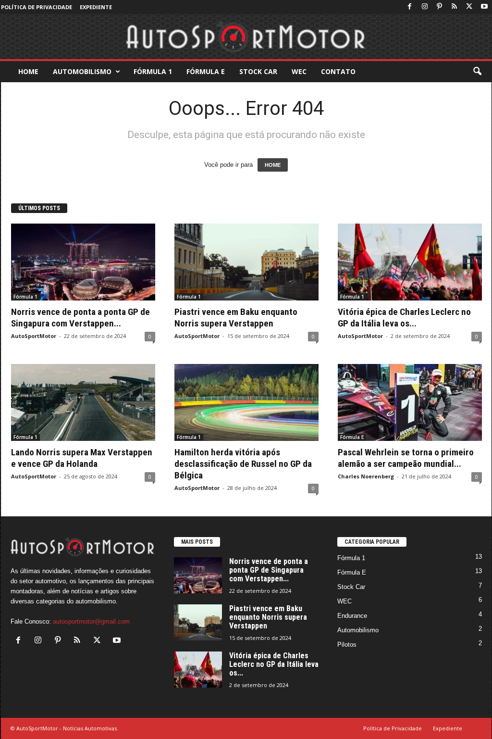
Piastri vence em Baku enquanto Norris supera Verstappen (235, 317)
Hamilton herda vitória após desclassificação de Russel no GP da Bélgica (243, 464)
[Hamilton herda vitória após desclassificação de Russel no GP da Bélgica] (246, 402)
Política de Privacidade (36, 7)
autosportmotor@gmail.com (91, 621)
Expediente (96, 7)
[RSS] (454, 7)
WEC (299, 71)
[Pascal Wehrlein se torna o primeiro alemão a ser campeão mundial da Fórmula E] (410, 402)
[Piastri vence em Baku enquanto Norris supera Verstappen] (246, 262)
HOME (273, 165)
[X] (469, 7)
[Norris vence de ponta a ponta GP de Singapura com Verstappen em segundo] (83, 262)
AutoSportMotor (33, 335)
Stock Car (258, 71)
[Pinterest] (439, 7)
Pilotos (347, 644)
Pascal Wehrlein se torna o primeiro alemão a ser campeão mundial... (406, 458)
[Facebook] (410, 7)
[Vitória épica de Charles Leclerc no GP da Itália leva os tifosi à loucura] (410, 262)
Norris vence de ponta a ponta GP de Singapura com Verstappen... (80, 317)
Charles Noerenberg (366, 476)
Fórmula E (205, 71)
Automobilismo (82, 71)
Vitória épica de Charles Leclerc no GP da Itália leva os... (404, 317)
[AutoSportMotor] (246, 36)
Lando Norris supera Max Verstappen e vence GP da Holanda (81, 458)
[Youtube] (484, 7)
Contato (338, 71)
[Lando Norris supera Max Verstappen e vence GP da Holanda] (83, 402)
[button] (477, 71)
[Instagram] (424, 7)
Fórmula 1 (153, 71)
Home (28, 71)
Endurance (352, 615)
